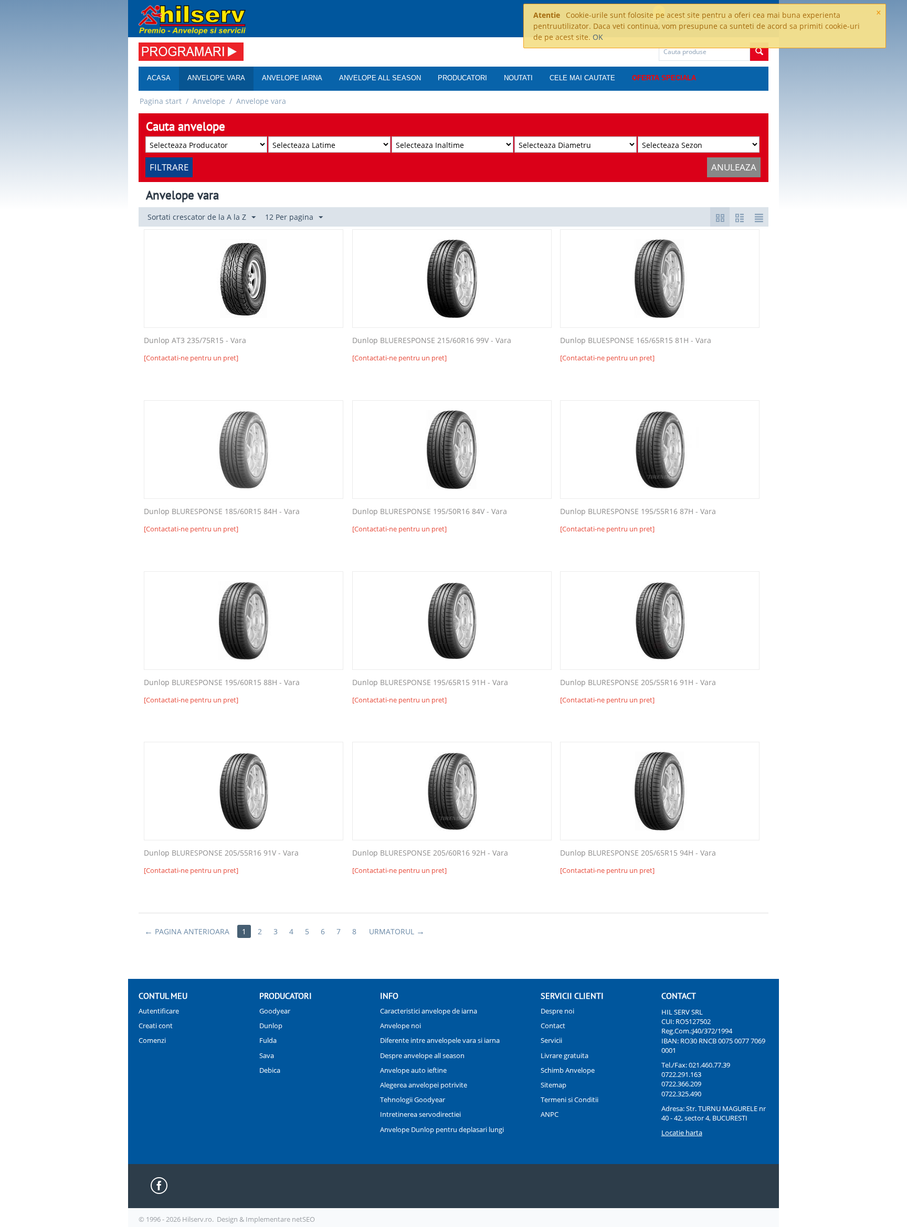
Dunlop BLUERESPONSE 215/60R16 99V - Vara (431, 340)
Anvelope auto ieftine (413, 1070)
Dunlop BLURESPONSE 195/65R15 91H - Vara (430, 682)
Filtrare (169, 167)
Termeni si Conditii (569, 1099)
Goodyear (274, 1011)
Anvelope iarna (292, 78)
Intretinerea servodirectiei (420, 1114)
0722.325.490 (681, 1093)
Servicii (551, 1040)
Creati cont (156, 1025)
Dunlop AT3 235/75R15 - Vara (195, 340)
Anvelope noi (400, 1025)
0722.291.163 (681, 1074)
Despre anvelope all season (422, 1055)
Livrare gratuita (564, 1055)
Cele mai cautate (582, 78)
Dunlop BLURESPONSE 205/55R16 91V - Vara (221, 853)
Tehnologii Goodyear (412, 1099)
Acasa (159, 78)
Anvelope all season (380, 78)
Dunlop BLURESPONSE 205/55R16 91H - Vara (638, 682)
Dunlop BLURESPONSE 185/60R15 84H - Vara (222, 511)
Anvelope (209, 101)
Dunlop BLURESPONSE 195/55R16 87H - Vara (638, 511)
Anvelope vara (216, 78)
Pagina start (161, 101)
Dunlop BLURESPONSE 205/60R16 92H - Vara (430, 853)
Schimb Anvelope (568, 1070)
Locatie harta (681, 1132)
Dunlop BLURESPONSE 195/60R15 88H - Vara (222, 682)
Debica (269, 1070)
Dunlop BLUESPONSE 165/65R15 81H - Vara (635, 340)
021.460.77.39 (709, 1065)
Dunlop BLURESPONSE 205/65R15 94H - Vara (638, 853)
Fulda (268, 1040)
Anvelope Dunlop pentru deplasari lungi (442, 1129)
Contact (553, 1025)
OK (598, 37)
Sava (266, 1055)
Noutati (518, 78)
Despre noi (557, 1011)
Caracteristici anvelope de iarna (428, 1011)
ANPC (549, 1114)
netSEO (303, 1219)
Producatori (462, 78)
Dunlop (270, 1025)
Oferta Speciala (664, 78)
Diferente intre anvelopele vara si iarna (440, 1040)
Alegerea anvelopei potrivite (423, 1085)
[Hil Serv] (192, 19)
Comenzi (152, 1040)
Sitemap (553, 1085)
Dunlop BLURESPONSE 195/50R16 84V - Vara (429, 511)
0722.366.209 (681, 1084)
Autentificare (159, 1011)
